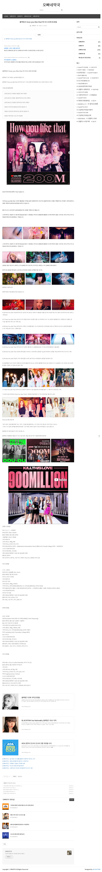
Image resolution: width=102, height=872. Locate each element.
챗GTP (94, 101)
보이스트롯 (93, 104)
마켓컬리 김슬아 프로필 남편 (9, 793)
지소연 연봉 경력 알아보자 (8, 791)
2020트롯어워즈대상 (85, 86)
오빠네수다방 (27, 16)
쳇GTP (94, 121)
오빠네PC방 (36, 16)
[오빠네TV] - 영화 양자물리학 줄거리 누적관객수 (15, 761)
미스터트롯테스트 (84, 81)
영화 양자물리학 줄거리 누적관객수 (10, 789)
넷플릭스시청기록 (84, 121)
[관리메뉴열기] (99, 436)
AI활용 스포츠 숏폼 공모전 (12, 48)
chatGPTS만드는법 (83, 78)
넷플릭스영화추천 (84, 89)
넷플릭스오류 (92, 118)
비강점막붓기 (95, 78)
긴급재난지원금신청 (84, 115)
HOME (6, 16)
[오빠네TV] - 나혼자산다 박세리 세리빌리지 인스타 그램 (17, 768)
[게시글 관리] (9, 776)
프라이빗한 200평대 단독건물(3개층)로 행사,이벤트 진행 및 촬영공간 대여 (24, 62)
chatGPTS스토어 (83, 107)
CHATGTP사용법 (83, 92)
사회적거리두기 (83, 95)
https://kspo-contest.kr (10, 46)
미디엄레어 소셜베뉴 (10, 60)
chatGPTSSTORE (83, 112)
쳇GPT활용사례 (82, 75)
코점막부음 (95, 89)
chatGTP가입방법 (83, 67)
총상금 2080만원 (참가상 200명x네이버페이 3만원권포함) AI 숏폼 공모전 (23, 50)
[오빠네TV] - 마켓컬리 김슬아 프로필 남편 (13, 763)
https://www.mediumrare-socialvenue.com (15, 57)
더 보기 (71, 799)
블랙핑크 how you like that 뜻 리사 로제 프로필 (38, 22)
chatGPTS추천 (82, 98)
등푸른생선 (81, 73)
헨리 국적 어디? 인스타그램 (8, 787)
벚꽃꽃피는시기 (82, 104)
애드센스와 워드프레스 (89, 58)
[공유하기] (7, 776)
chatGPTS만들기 (93, 73)
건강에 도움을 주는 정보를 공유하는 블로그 (15, 853)
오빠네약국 (13, 16)
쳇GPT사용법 (81, 70)
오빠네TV (19, 16)
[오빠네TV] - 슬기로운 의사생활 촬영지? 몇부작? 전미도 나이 (18, 759)
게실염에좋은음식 (83, 83)
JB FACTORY (96, 869)
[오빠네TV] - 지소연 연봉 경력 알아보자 (13, 766)
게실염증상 (91, 70)
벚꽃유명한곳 (81, 118)
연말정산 (94, 95)
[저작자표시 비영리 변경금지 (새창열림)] (20, 776)
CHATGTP (94, 67)
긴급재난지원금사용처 (85, 110)
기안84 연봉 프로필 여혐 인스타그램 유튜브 (11, 785)
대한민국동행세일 (84, 101)
